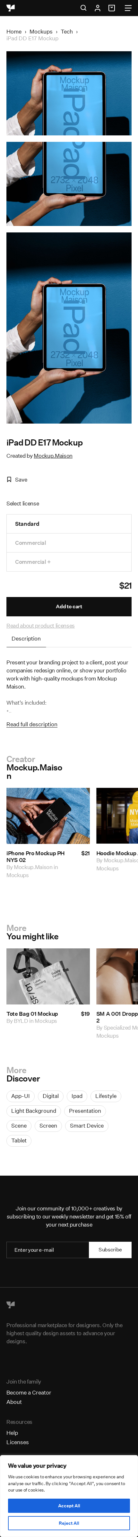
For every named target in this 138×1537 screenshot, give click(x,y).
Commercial (30, 542)
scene (19, 1125)
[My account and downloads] (97, 8)
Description (26, 638)
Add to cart (69, 606)
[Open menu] (128, 8)
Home (14, 31)
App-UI (20, 1095)
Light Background (33, 1110)
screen (48, 1125)
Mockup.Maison (53, 455)
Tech (67, 31)
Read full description (31, 724)
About (14, 1401)
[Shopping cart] (112, 8)
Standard (27, 523)
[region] (69, 1496)
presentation (85, 1110)
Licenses (17, 1442)
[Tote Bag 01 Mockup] (48, 976)
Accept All (69, 1506)
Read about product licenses (40, 625)
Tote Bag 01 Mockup (32, 1013)
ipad (77, 1095)
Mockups (41, 31)
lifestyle (105, 1095)
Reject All (69, 1523)
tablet (19, 1140)
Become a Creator (28, 1392)
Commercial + (33, 561)
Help (12, 1432)
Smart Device (87, 1125)
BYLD (21, 1020)
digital (51, 1095)
